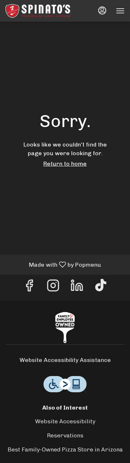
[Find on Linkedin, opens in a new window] (76, 287)
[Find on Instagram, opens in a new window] (53, 287)
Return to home (65, 163)
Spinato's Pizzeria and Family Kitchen (65, 327)
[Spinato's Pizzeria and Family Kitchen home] (37, 11)
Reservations (65, 435)
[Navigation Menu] (120, 11)
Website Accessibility (65, 421)
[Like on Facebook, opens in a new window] (29, 287)
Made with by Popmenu (53, 264)
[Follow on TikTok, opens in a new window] (100, 287)
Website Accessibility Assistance (65, 360)
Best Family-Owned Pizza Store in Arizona (65, 449)
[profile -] (102, 10)
